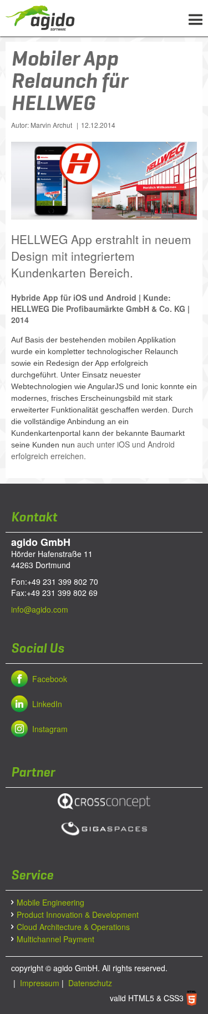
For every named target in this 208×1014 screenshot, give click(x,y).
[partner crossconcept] (104, 801)
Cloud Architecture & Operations (73, 926)
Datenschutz (89, 982)
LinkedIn (47, 703)
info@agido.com (39, 609)
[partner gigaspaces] (104, 829)
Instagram (50, 728)
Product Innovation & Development (78, 914)
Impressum (38, 982)
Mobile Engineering (50, 902)
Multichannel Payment (55, 939)
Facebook (49, 678)
